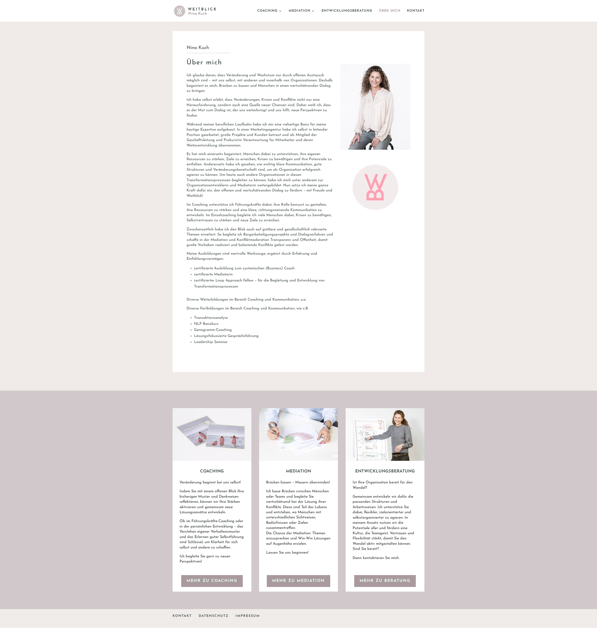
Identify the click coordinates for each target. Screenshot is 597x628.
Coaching (267, 11)
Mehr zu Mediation (298, 581)
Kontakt (415, 11)
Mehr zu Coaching (212, 581)
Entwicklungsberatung (347, 11)
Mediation (299, 11)
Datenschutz (214, 616)
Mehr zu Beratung (385, 581)
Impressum (248, 616)
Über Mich (389, 11)
